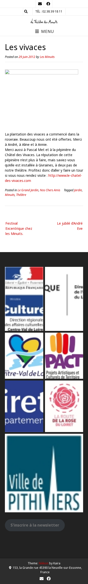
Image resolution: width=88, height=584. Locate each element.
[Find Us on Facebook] (48, 4)
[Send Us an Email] (40, 4)
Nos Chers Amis (50, 190)
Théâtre (21, 195)
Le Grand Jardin (28, 190)
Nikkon (43, 563)
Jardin (78, 190)
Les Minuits (47, 57)
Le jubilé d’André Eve (70, 226)
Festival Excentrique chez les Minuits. (18, 228)
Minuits (10, 195)
